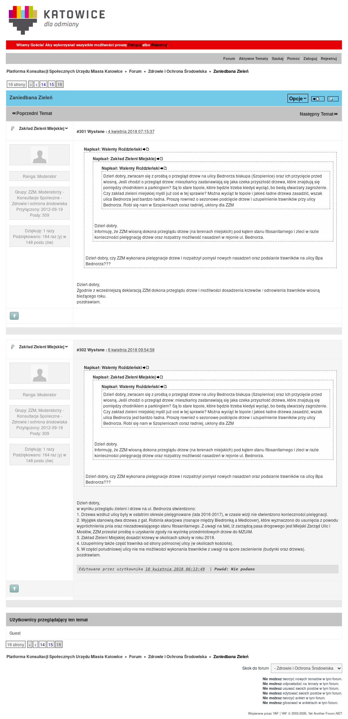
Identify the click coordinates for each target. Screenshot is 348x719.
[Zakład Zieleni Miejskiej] (39, 161)
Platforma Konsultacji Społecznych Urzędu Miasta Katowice (64, 71)
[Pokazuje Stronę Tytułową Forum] (57, 36)
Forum (229, 58)
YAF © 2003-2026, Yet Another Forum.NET (311, 713)
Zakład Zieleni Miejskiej (41, 128)
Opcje (296, 98)
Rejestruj (159, 44)
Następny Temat (316, 114)
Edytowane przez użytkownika (111, 569)
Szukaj (277, 58)
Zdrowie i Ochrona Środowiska (177, 71)
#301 (81, 131)
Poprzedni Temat (34, 113)
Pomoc (293, 58)
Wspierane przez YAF (263, 713)
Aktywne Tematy (253, 58)
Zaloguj (134, 44)
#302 (81, 350)
